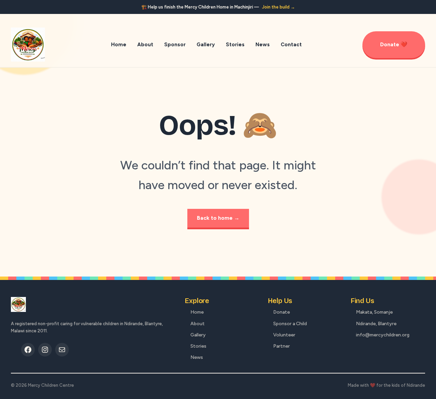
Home (197, 312)
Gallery (198, 335)
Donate (281, 312)
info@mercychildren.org (382, 335)
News (196, 357)
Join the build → (278, 7)
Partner (281, 346)
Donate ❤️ (393, 44)
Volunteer (284, 335)
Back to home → (218, 218)
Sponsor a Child (290, 324)
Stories (198, 346)
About (197, 324)
